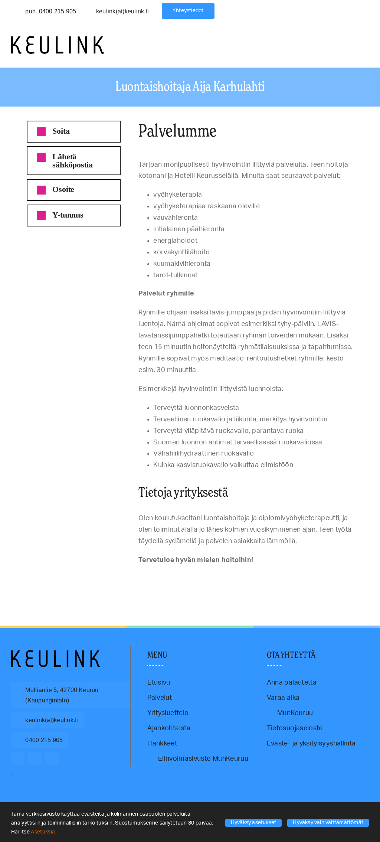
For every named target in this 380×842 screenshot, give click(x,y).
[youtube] (52, 758)
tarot (262, 577)
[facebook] (17, 758)
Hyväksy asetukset (253, 822)
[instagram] (35, 758)
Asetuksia (43, 832)
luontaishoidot (173, 577)
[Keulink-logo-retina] (57, 39)
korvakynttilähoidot (95, 577)
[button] (73, 131)
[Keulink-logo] (55, 653)
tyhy (308, 577)
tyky (315, 577)
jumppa (73, 577)
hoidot (61, 577)
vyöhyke (326, 577)
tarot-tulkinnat (278, 577)
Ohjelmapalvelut (222, 577)
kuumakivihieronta (125, 577)
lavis (144, 577)
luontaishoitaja (197, 577)
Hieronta (48, 577)
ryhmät (241, 577)
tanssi (252, 577)
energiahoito (29, 577)
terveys (297, 577)
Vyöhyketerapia (345, 577)
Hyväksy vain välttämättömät (328, 822)
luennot (155, 577)
